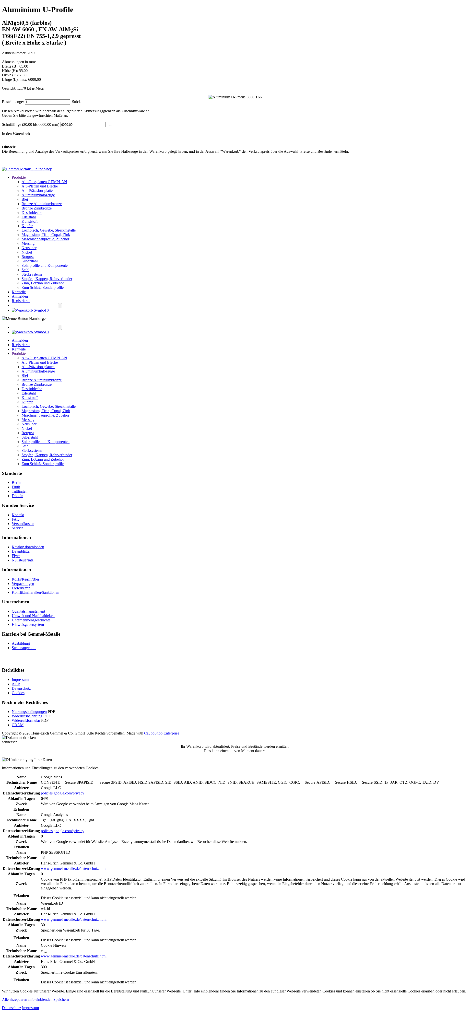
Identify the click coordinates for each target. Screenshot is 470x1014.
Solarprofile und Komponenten (46, 265)
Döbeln (17, 496)
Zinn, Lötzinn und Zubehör (43, 283)
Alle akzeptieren (14, 999)
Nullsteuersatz (23, 560)
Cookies (18, 693)
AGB (16, 684)
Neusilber (29, 248)
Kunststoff (30, 221)
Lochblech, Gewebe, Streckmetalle (49, 230)
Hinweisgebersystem (28, 624)
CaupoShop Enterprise (161, 733)
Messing (28, 243)
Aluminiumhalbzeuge (38, 195)
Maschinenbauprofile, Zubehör (45, 239)
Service (17, 528)
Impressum (20, 679)
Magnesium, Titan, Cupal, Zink (46, 235)
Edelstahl (29, 217)
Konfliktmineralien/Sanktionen (35, 592)
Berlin (16, 482)
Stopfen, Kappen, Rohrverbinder (47, 279)
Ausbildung (21, 643)
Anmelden (20, 296)
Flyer (16, 556)
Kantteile (19, 292)
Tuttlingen (19, 491)
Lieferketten (21, 588)
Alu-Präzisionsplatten (38, 190)
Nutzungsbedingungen (29, 712)
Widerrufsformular (26, 720)
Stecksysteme (32, 274)
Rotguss (28, 257)
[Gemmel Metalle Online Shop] (27, 169)
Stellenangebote (24, 648)
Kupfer (27, 226)
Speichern (61, 999)
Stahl (25, 270)
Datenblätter (21, 551)
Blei (25, 199)
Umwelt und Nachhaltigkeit (33, 616)
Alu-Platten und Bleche (40, 186)
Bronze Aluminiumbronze (42, 204)
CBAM (18, 725)
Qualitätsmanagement (28, 611)
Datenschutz (21, 688)
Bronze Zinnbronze (37, 208)
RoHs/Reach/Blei (25, 579)
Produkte (19, 177)
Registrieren (21, 301)
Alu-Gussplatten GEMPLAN (44, 182)
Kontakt (18, 515)
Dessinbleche (32, 212)
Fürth (16, 487)
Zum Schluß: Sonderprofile (43, 287)
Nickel (27, 252)
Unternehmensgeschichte (31, 620)
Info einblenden (40, 999)
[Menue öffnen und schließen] (24, 318)
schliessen (9, 742)
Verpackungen (23, 584)
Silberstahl (30, 261)
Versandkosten (23, 524)
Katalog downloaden (28, 547)
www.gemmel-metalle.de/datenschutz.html (73, 868)
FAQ (16, 519)
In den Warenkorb (16, 134)
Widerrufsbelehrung (27, 716)
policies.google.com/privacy (62, 793)
